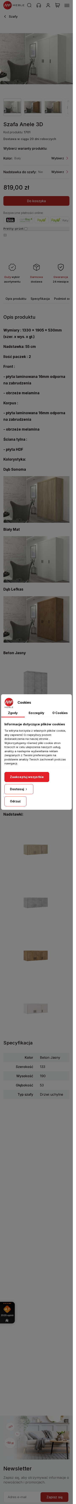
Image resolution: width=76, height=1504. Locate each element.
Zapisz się (54, 1497)
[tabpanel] (12, 107)
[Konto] (48, 5)
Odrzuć (15, 801)
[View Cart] (57, 5)
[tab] (15, 298)
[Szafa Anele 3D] (36, 58)
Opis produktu (15, 298)
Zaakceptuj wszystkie (27, 777)
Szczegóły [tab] (36, 713)
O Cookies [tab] (60, 713)
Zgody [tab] (13, 713)
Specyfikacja (40, 298)
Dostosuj (17, 789)
